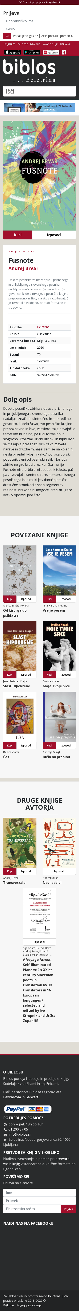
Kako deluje (50, 44)
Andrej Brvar (23, 268)
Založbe (22, 44)
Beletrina (43, 327)
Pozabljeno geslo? (25, 36)
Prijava (68, 1209)
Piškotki (8, 1305)
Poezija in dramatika (21, 251)
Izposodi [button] (54, 235)
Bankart (31, 1097)
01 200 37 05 (18, 1129)
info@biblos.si (19, 1134)
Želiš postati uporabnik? (57, 36)
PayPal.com (12, 1097)
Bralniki (35, 44)
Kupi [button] (17, 235)
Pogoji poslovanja (29, 1305)
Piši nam (65, 44)
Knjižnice (9, 44)
